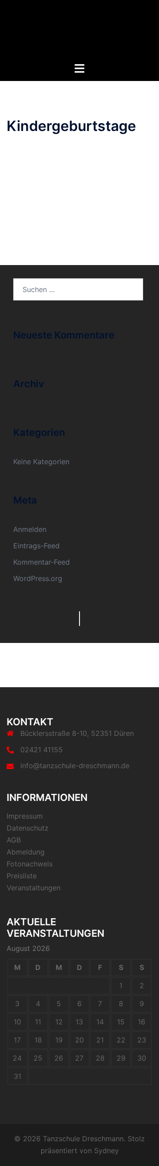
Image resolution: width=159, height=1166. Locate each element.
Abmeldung (26, 851)
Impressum (25, 816)
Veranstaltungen (34, 887)
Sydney (106, 1150)
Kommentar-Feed (41, 562)
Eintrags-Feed (36, 545)
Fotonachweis (30, 863)
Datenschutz (28, 828)
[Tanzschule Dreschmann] (79, 30)
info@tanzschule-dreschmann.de (74, 765)
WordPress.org (37, 578)
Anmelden (29, 529)
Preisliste (22, 875)
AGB (14, 839)
